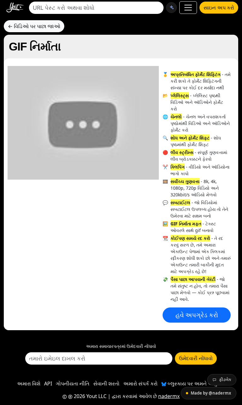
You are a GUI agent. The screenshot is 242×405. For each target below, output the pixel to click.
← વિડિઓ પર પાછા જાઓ (34, 26)
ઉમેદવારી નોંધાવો (196, 358)
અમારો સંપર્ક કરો (140, 383)
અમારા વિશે (28, 383)
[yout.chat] (171, 7)
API (48, 383)
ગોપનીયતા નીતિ (72, 383)
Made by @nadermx (211, 393)
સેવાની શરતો (106, 383)
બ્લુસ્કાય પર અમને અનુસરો (195, 383)
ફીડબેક (225, 379)
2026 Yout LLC (89, 396)
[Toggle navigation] (188, 7)
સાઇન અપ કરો (219, 7)
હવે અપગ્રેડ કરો (197, 315)
